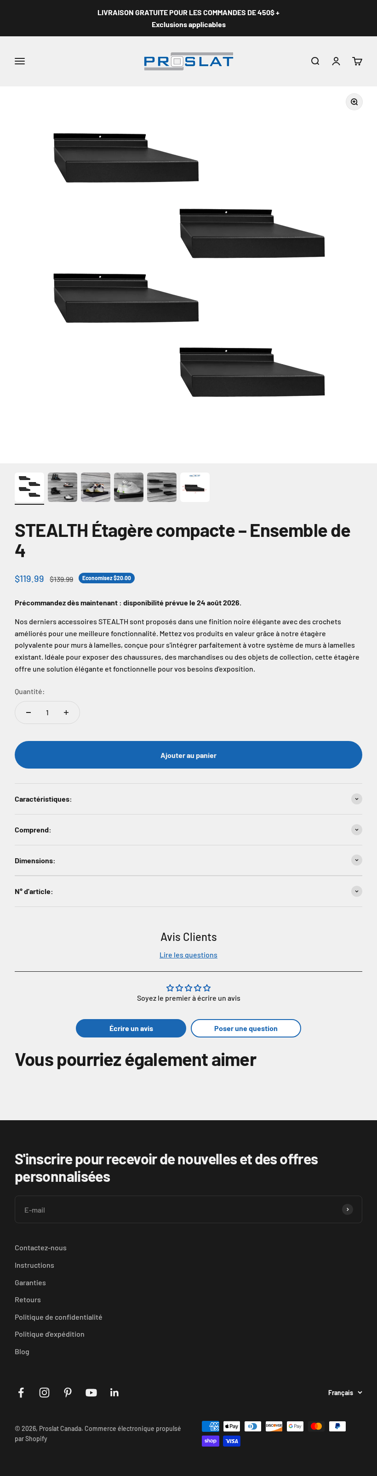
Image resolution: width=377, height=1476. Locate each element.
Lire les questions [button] (188, 954)
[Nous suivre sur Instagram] (44, 1392)
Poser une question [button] (246, 1028)
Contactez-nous (41, 1247)
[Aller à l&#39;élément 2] (62, 489)
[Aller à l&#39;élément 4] (128, 489)
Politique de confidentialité (59, 1316)
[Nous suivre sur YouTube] (91, 1392)
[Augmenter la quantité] (66, 712)
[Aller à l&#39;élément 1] (29, 489)
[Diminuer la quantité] (28, 712)
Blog (22, 1351)
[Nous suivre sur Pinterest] (68, 1392)
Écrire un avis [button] (131, 1028)
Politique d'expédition (50, 1333)
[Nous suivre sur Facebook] (21, 1392)
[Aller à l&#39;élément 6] (195, 489)
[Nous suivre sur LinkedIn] (115, 1392)
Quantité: (30, 691)
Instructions (34, 1264)
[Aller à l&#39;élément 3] (95, 489)
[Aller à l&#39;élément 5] (162, 489)
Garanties (30, 1282)
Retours (28, 1299)
